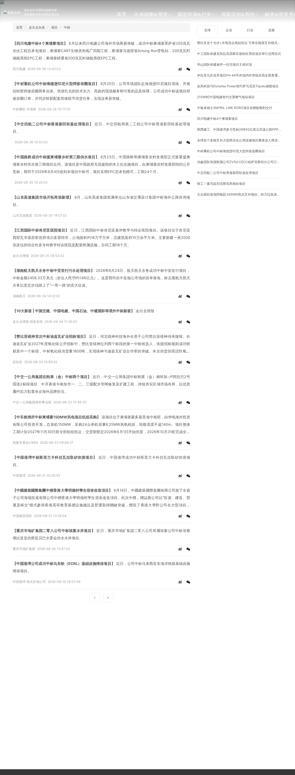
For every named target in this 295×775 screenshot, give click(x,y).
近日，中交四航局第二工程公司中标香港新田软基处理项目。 (101, 128)
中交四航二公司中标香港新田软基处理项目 (227, 173)
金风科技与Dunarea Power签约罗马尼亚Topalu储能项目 (238, 86)
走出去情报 (83, 310)
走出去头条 (37, 27)
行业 (250, 30)
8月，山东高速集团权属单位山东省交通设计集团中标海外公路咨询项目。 (101, 201)
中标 (67, 27)
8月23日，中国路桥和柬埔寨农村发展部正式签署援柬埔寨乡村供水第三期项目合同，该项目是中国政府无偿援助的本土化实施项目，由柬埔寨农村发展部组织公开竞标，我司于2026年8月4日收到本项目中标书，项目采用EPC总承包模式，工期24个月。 (101, 164)
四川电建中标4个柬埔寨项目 (217, 118)
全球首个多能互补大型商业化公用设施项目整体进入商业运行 (240, 140)
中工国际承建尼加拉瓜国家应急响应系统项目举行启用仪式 (239, 54)
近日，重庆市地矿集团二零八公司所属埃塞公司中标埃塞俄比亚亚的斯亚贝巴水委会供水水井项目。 (101, 534)
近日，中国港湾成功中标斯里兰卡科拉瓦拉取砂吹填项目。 (101, 461)
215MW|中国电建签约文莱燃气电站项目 (226, 97)
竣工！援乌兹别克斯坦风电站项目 (221, 183)
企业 (229, 30)
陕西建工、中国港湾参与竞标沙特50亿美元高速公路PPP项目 (241, 129)
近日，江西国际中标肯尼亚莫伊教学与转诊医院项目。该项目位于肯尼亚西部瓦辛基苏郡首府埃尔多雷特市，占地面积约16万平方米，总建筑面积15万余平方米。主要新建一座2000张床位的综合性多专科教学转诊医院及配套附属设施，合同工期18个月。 (101, 237)
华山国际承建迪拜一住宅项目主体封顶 (224, 64)
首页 (122, 14)
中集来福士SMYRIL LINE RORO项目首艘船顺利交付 (234, 108)
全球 (207, 30)
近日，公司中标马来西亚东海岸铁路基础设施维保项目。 (101, 567)
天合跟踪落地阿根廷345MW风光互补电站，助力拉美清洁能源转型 (245, 194)
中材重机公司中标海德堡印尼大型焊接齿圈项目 (231, 151)
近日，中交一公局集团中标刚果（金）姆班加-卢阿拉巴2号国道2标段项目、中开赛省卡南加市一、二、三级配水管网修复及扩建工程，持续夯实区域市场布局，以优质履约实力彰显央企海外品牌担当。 (101, 384)
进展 (271, 30)
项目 (54, 27)
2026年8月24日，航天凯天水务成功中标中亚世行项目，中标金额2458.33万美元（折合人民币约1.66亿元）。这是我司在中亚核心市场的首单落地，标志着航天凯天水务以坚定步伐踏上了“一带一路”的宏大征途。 (101, 278)
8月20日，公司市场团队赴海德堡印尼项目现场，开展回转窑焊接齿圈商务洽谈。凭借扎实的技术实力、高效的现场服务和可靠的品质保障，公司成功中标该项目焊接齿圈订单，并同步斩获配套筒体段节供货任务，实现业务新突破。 (101, 91)
